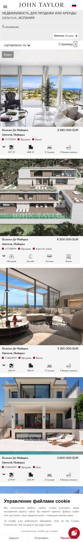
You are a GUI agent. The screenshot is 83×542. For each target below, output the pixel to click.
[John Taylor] (41, 5)
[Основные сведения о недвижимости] (4, 147)
